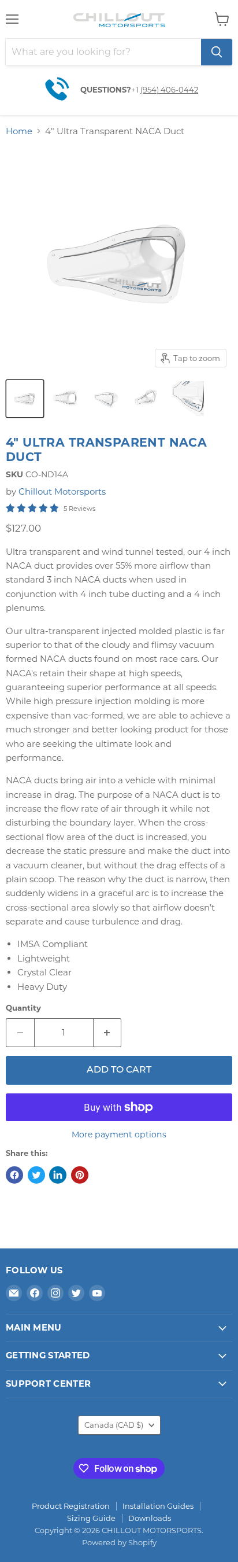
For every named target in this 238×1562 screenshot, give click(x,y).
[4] (24, 398)
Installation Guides (158, 1506)
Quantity (23, 1008)
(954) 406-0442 (169, 89)
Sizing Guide (91, 1518)
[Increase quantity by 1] (108, 1032)
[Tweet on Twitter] (36, 1175)
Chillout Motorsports (62, 491)
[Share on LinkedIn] (57, 1175)
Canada (113, 1425)
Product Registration (71, 1506)
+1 (135, 89)
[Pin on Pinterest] (79, 1175)
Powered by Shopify (119, 1542)
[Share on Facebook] (14, 1175)
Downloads (149, 1518)
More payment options (119, 1134)
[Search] (216, 52)
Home (19, 131)
